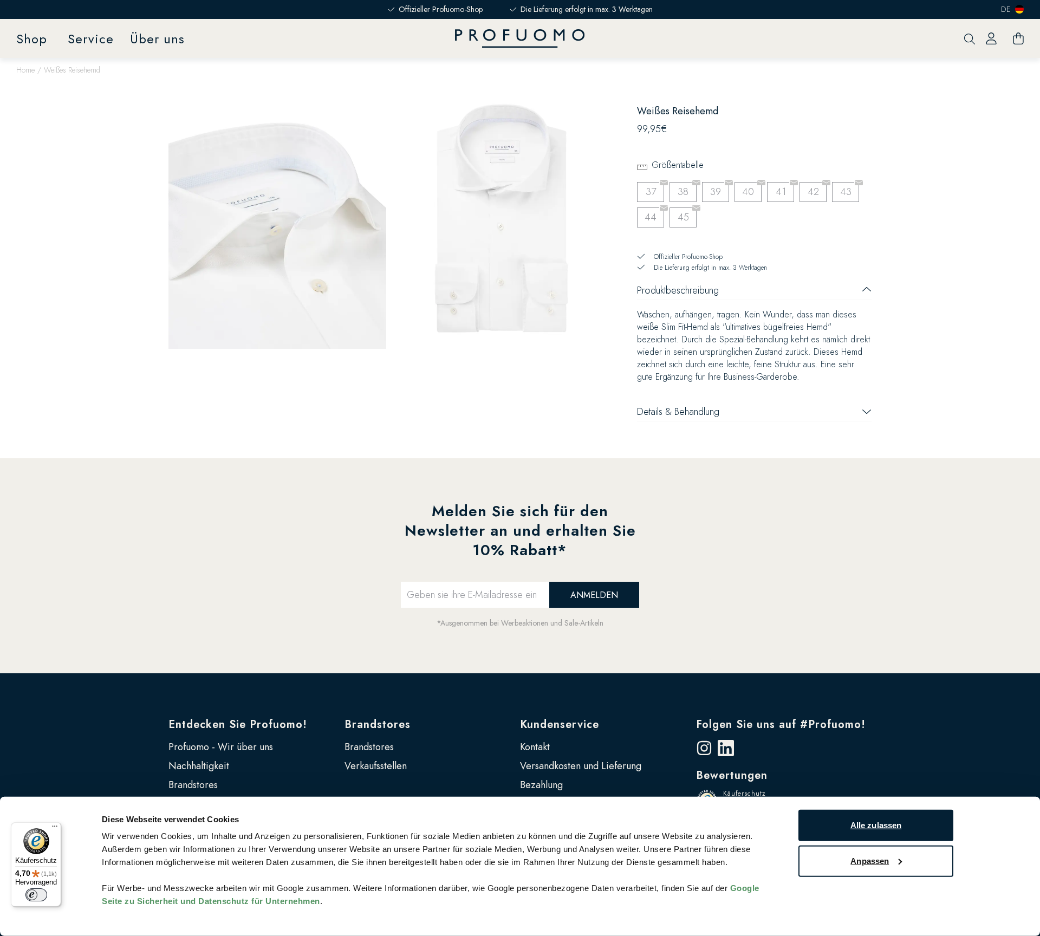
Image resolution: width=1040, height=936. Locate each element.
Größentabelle (678, 165)
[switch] (36, 894)
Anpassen (869, 860)
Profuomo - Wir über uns (220, 747)
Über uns (157, 39)
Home (25, 69)
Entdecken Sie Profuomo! (237, 724)
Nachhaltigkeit (198, 766)
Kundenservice (559, 724)
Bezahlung (541, 785)
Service (91, 39)
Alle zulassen (875, 825)
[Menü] (54, 828)
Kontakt (535, 747)
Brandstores (193, 785)
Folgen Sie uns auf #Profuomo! (781, 724)
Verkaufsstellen (375, 766)
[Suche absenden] (969, 39)
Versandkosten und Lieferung (580, 766)
